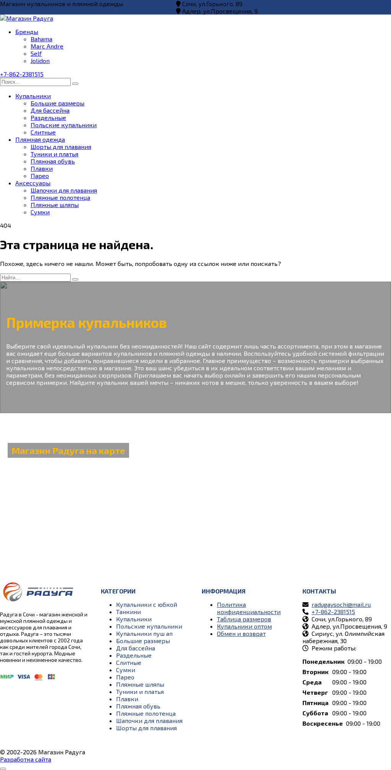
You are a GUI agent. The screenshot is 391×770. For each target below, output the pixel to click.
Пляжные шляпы (55, 204)
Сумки (40, 212)
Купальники (33, 95)
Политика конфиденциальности (249, 608)
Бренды (26, 31)
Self (36, 53)
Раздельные (48, 117)
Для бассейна (50, 110)
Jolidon (40, 60)
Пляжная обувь (53, 161)
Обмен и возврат (241, 633)
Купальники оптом (244, 626)
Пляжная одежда (40, 139)
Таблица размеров (244, 618)
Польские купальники (64, 124)
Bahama (41, 38)
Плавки (42, 168)
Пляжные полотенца (60, 197)
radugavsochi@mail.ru (341, 604)
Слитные (43, 132)
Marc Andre (47, 46)
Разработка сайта (25, 759)
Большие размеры (57, 103)
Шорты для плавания (61, 146)
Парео (40, 175)
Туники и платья (54, 153)
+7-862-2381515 (22, 74)
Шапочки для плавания (64, 190)
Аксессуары (32, 182)
